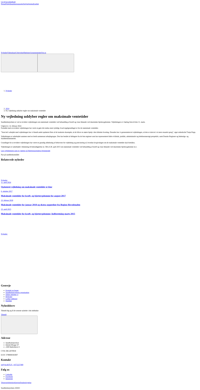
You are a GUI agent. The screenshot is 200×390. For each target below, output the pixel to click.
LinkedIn (9, 375)
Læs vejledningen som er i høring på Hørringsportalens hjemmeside (25, 151)
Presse (3, 4)
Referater (9, 297)
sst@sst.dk (5, 365)
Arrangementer (35, 53)
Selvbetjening (28, 4)
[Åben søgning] (19, 63)
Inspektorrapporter (16, 4)
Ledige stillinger (11, 299)
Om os (43, 53)
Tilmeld (3, 315)
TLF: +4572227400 (16, 365)
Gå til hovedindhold (8, 2)
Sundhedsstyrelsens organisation (17, 293)
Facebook (9, 377)
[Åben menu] (56, 63)
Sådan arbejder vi (12, 295)
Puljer (8, 4)
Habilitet (9, 301)
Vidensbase (11, 53)
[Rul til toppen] (19, 325)
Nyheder (4, 53)
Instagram (9, 379)
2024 (7, 109)
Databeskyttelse (25, 383)
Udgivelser (20, 53)
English (36, 4)
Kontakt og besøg (12, 290)
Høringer (27, 53)
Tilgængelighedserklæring (10, 383)
